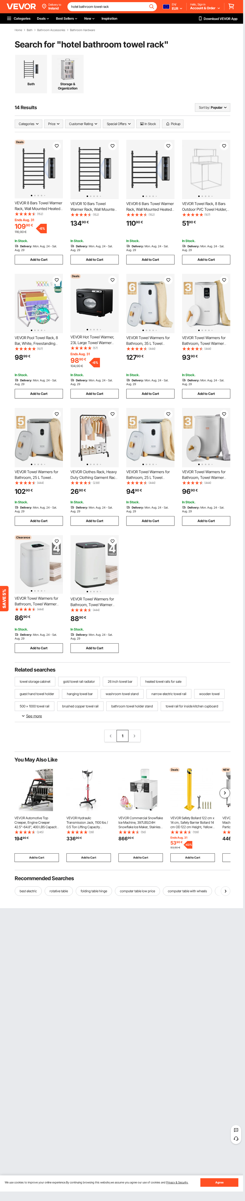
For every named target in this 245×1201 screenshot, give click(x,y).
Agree (219, 1182)
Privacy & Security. (177, 1182)
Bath (30, 30)
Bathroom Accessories (51, 30)
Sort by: (204, 107)
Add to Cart (38, 259)
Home (18, 30)
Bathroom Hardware (82, 30)
